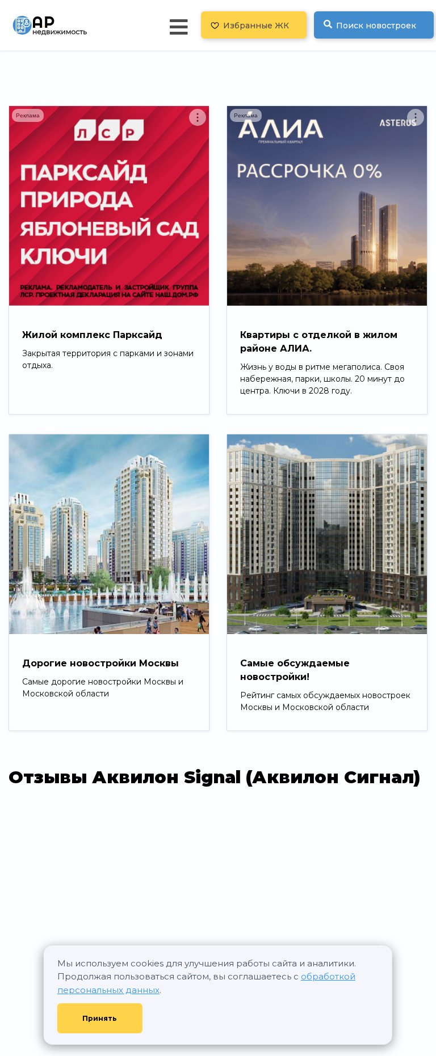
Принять (99, 1018)
